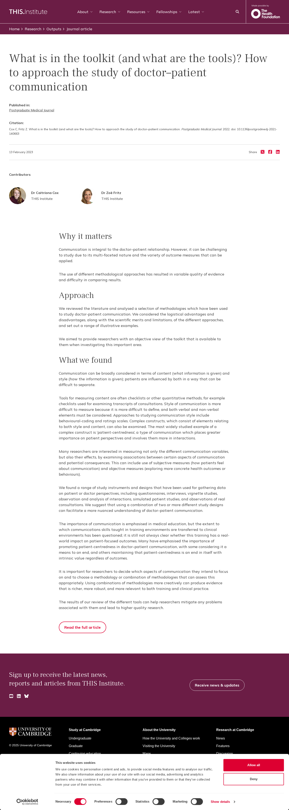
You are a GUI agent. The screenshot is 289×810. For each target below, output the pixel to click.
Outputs (54, 28)
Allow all (253, 765)
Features (223, 746)
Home (14, 28)
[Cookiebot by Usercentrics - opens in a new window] (27, 802)
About (82, 11)
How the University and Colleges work (171, 738)
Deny (253, 779)
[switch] (122, 801)
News (220, 738)
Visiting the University (159, 746)
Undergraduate (80, 738)
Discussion (224, 753)
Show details (220, 801)
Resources (136, 11)
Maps (147, 753)
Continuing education (85, 753)
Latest (194, 11)
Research (107, 11)
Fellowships (166, 11)
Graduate (76, 746)
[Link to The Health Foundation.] (265, 11)
